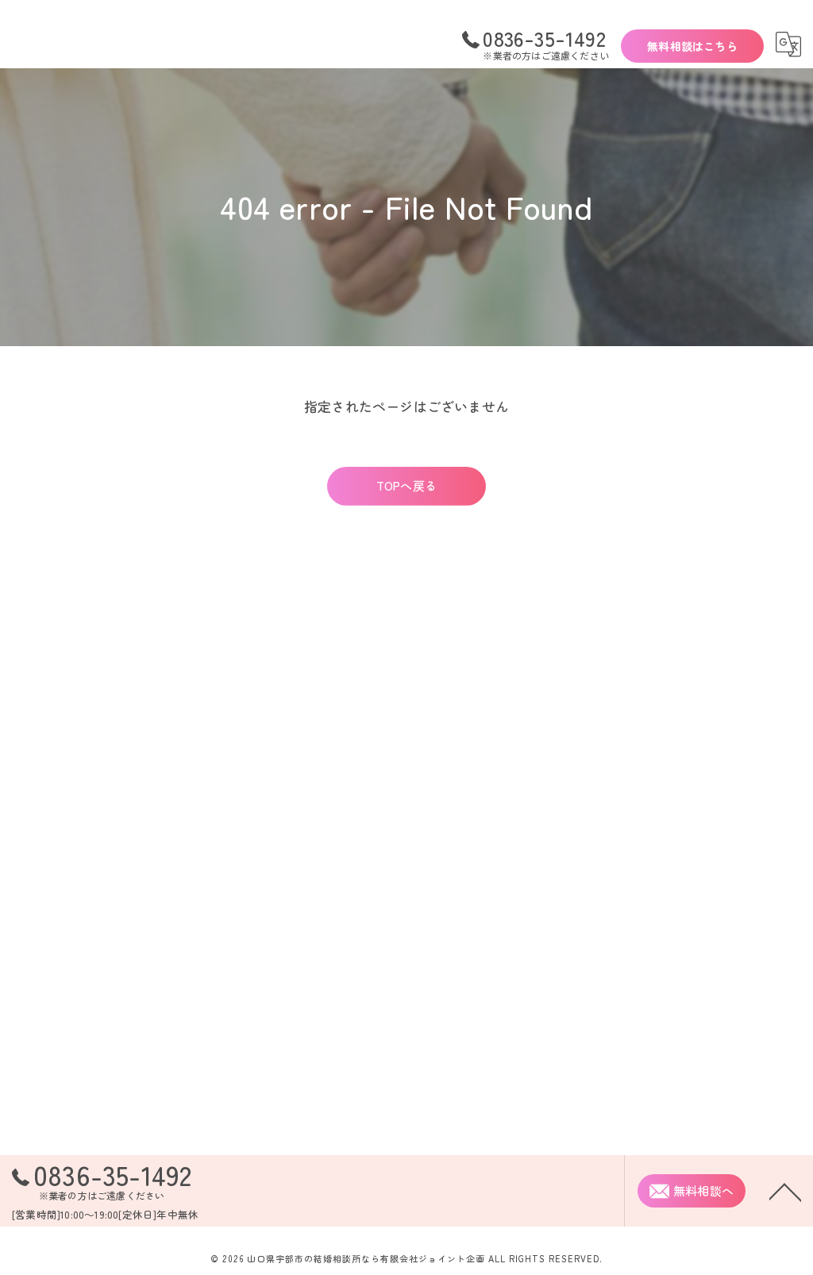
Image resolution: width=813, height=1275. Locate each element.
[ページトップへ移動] (785, 1191)
